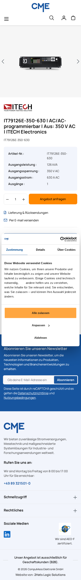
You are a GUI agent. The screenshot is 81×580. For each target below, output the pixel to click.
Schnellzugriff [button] (15, 497)
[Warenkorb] (73, 18)
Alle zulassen (40, 312)
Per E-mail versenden (24, 220)
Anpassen (38, 325)
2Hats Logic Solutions (50, 575)
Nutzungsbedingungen (20, 398)
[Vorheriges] (3, 61)
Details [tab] (40, 249)
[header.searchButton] (51, 18)
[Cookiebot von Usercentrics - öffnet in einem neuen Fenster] (60, 239)
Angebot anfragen (53, 199)
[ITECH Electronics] (18, 107)
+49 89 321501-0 (17, 483)
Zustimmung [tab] (14, 249)
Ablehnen (40, 337)
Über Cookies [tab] (66, 249)
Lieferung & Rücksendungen (28, 213)
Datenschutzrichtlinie (33, 393)
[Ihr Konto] (64, 18)
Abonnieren (65, 380)
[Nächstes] (78, 61)
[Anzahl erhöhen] (23, 199)
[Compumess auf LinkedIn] (7, 534)
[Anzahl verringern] (7, 199)
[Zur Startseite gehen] (41, 7)
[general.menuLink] (6, 18)
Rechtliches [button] (13, 510)
